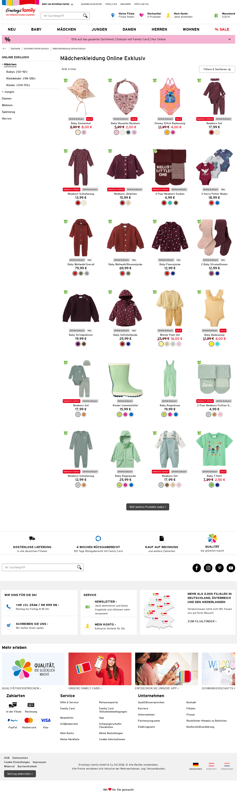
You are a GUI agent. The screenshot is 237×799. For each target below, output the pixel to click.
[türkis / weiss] (217, 344)
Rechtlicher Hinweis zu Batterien (206, 720)
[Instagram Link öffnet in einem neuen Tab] (208, 568)
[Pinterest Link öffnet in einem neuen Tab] (219, 568)
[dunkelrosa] (83, 132)
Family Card (111, 4)
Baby (36, 29)
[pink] (173, 132)
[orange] (167, 132)
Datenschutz (20, 757)
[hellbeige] (128, 202)
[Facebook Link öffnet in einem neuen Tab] (197, 568)
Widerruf (9, 766)
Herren (159, 29)
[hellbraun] (214, 414)
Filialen (190, 708)
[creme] (122, 132)
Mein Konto (67, 733)
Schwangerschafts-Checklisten (110, 725)
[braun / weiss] (167, 485)
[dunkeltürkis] (170, 202)
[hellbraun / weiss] (83, 414)
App (101, 717)
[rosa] (178, 344)
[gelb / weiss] (211, 344)
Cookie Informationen (112, 739)
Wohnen (191, 29)
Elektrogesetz (146, 726)
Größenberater (69, 723)
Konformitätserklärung (200, 726)
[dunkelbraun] (175, 202)
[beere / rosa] (211, 273)
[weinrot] (211, 132)
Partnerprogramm (149, 720)
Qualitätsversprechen (91, 4)
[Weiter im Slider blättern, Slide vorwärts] (228, 671)
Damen (129, 29)
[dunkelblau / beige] (217, 273)
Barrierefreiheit (27, 766)
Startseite (15, 48)
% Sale (222, 29)
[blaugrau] (128, 132)
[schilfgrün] (81, 273)
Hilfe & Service (141, 4)
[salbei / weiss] (78, 414)
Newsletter (125, 4)
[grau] (86, 273)
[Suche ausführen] (85, 15)
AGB (6, 757)
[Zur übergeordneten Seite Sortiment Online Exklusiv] (4, 48)
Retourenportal (108, 702)
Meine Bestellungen (111, 733)
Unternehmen (146, 714)
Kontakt (191, 702)
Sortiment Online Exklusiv (36, 48)
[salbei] (173, 344)
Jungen (99, 29)
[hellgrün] (119, 414)
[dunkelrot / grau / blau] (211, 202)
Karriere (143, 708)
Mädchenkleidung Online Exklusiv (69, 48)
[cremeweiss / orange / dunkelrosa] (78, 132)
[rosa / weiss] (178, 485)
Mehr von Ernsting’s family (55, 4)
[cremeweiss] (217, 132)
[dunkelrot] (75, 273)
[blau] (131, 414)
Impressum (39, 762)
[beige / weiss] (173, 485)
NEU (12, 29)
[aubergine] (78, 344)
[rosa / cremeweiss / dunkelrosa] (116, 132)
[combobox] (61, 15)
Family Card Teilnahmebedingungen (113, 710)
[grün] (211, 485)
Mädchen (66, 29)
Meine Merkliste (69, 739)
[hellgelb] (161, 344)
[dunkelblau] (173, 273)
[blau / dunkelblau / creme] (217, 202)
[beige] (167, 344)
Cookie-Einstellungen (17, 762)
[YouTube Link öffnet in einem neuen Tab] (231, 568)
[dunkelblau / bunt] (128, 344)
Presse (190, 714)
